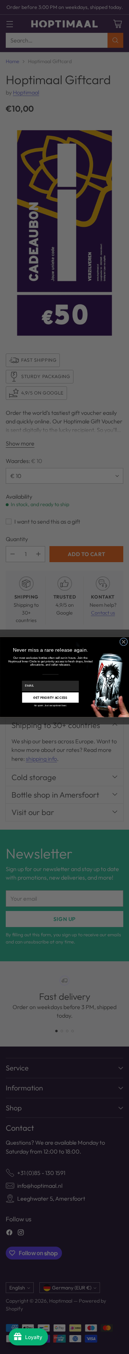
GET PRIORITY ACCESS (50, 697)
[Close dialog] (123, 641)
